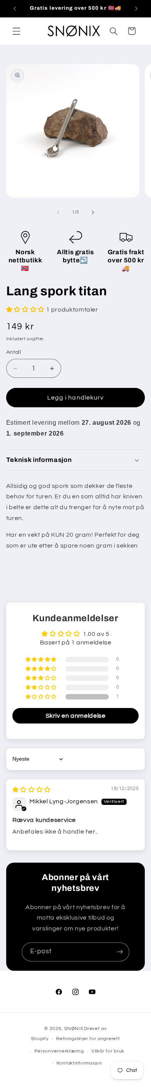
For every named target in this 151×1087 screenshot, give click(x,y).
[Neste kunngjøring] (136, 8)
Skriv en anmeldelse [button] (76, 716)
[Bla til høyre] (92, 212)
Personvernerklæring (59, 1051)
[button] (16, 31)
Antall (13, 352)
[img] (31, 790)
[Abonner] (120, 951)
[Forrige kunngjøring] (14, 8)
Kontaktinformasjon (79, 1063)
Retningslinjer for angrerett (88, 1039)
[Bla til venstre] (58, 212)
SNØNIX (73, 1029)
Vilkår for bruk (107, 1051)
